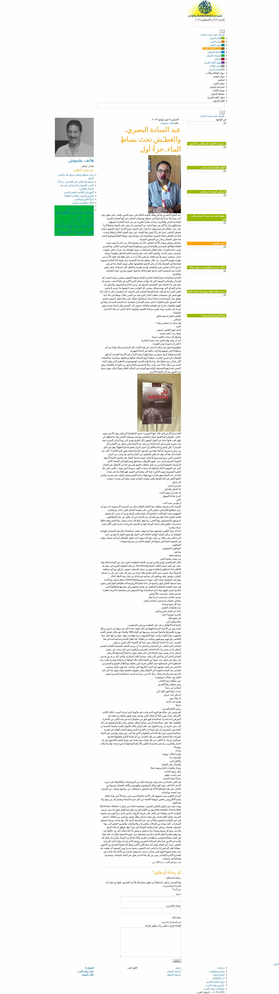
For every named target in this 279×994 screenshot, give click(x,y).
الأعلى (276, 964)
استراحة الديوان (213, 55)
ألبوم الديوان (219, 975)
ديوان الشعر (215, 45)
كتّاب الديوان (88, 975)
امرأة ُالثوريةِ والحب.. (84, 199)
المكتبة (218, 59)
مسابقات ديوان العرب (214, 988)
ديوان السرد (215, 41)
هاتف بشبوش (167, 123)
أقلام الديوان (215, 38)
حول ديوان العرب (85, 971)
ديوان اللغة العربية (212, 62)
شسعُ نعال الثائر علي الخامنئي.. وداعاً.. (75, 182)
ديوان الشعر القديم (216, 981)
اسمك (178, 894)
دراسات (221, 968)
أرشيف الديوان (174, 971)
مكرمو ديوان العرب (215, 985)
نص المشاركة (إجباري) (171, 922)
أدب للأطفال (218, 978)
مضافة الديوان (214, 52)
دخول (178, 968)
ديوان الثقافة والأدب (211, 48)
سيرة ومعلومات (217, 971)
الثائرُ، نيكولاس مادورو (83, 202)
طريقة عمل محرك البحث (212, 34)
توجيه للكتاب (215, 66)
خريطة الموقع (174, 975)
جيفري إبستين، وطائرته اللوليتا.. (79, 195)
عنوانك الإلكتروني (173, 906)
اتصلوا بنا (89, 968)
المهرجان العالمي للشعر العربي (79, 192)
